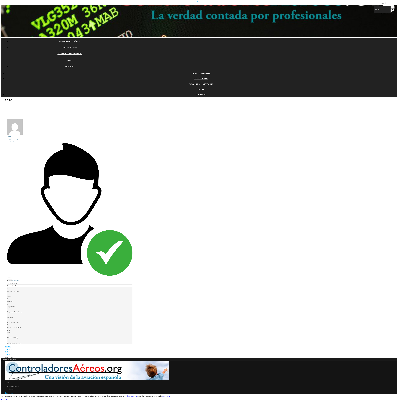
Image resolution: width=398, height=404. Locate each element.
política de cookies (131, 396)
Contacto (69, 66)
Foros (69, 60)
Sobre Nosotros (14, 386)
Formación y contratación (70, 54)
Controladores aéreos (69, 41)
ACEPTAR (4, 399)
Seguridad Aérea (69, 48)
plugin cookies (166, 396)
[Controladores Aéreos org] (87, 380)
